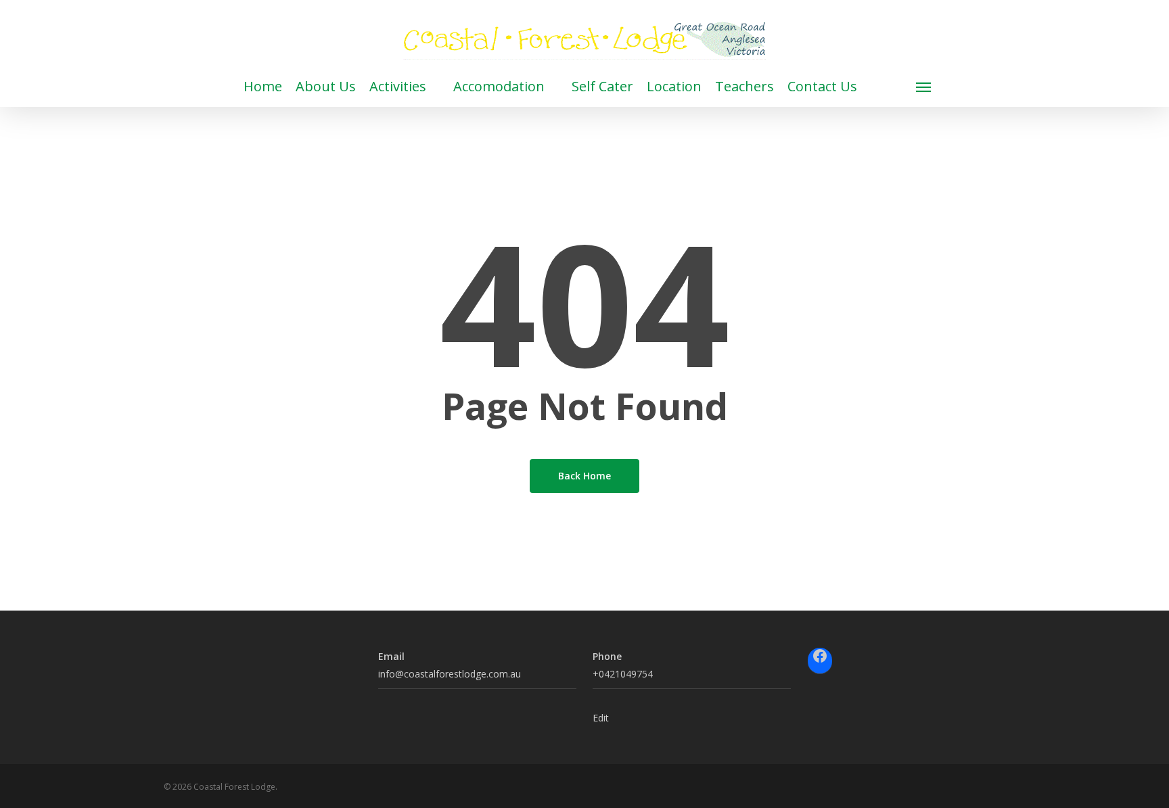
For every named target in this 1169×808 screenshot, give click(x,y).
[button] (924, 86)
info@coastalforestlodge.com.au (449, 673)
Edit (601, 717)
